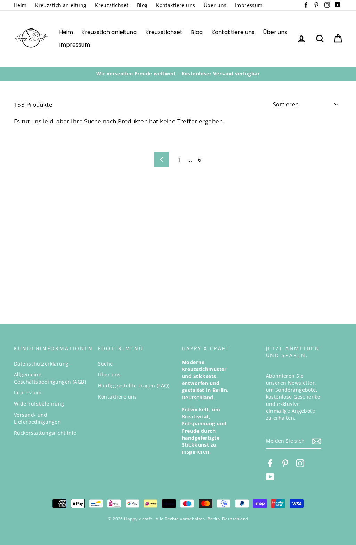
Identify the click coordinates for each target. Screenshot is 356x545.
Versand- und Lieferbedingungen (37, 418)
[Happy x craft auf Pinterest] (285, 463)
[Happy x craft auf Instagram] (300, 463)
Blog (142, 5)
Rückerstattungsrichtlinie (45, 433)
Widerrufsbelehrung (39, 403)
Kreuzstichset (112, 5)
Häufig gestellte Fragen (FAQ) (134, 385)
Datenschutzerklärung (41, 363)
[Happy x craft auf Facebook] (270, 463)
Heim (20, 5)
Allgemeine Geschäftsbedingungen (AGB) (50, 378)
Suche (105, 363)
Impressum (249, 5)
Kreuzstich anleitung (61, 5)
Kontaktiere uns (175, 5)
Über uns (215, 5)
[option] (178, 73)
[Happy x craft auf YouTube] (270, 477)
